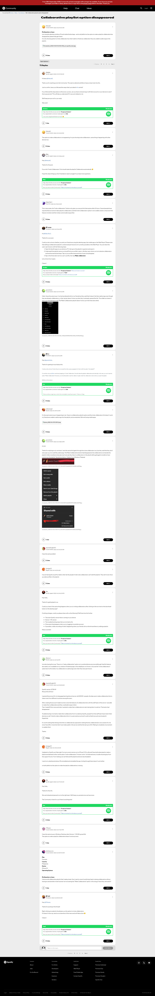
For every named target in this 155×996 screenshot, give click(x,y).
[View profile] (43, 27)
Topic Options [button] (44, 61)
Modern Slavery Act (64, 992)
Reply (108, 55)
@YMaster (47, 902)
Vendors (54, 980)
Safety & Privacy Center (14, 992)
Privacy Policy (26, 992)
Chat (77, 8)
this (78, 87)
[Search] (141, 8)
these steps (88, 3)
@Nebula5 (50, 78)
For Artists (54, 965)
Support (76, 965)
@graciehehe (48, 360)
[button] (112, 27)
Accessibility (54, 992)
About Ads (45, 992)
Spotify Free (98, 980)
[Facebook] (149, 963)
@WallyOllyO (47, 233)
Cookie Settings (36, 992)
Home (11, 13)
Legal (5, 992)
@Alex (52, 373)
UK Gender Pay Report (85, 992)
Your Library (21, 13)
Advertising (55, 972)
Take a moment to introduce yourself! (71, 187)
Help (65, 8)
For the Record (34, 972)
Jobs (31, 968)
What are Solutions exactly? (78, 271)
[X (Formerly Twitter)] (144, 963)
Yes (92, 913)
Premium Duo (99, 968)
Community (11, 8)
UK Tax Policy (74, 992)
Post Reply (108, 948)
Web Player (77, 968)
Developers (55, 968)
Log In (146, 8)
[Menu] (151, 8)
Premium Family (99, 972)
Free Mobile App (78, 972)
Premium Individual (100, 965)
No (85, 913)
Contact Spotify (78, 976)
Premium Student (100, 976)
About (31, 965)
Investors (54, 976)
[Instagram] (139, 963)
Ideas (89, 8)
